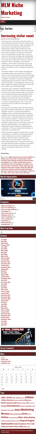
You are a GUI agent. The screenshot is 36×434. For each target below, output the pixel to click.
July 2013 (4, 302)
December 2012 (5, 314)
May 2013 (4, 306)
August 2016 (4, 275)
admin (17, 39)
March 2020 (4, 250)
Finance (24, 403)
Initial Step (4, 167)
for (28, 403)
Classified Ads (5, 164)
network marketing (6, 217)
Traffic (5, 172)
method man (4, 169)
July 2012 (4, 321)
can (15, 403)
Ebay (11, 164)
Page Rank (10, 171)
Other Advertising (26, 417)
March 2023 (4, 243)
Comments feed (5, 361)
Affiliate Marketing (7, 400)
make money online (11, 159)
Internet (15, 406)
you (29, 426)
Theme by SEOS (5, 432)
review (18, 421)
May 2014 (4, 286)
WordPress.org (5, 363)
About (22, 397)
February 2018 (5, 258)
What (22, 426)
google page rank (28, 165)
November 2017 (5, 263)
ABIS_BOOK (6, 397)
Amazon (16, 400)
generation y (15, 165)
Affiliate (29, 397)
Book (3, 403)
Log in (3, 357)
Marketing (30, 167)
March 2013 (4, 308)
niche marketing (11, 160)
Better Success (27, 162)
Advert (15, 162)
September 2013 (6, 299)
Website (16, 426)
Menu (2, 21)
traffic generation (28, 160)
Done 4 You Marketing (7, 207)
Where (26, 426)
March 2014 (4, 289)
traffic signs (26, 172)
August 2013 (4, 300)
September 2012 (6, 319)
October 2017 (5, 265)
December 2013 (5, 295)
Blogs (29, 400)
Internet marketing (25, 406)
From (30, 403)
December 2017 (5, 262)
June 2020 (4, 247)
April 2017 (4, 273)
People (3, 421)
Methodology (28, 169)
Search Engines (23, 171)
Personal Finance (10, 421)
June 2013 (4, 304)
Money (5, 413)
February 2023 (5, 245)
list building (4, 211)
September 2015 (6, 278)
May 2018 (4, 252)
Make (17, 410)
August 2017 (4, 269)
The (28, 424)
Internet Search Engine (13, 167)
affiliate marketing (13, 157)
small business (20, 424)
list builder (11, 410)
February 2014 (5, 291)
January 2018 (5, 260)
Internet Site (23, 167)
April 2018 (4, 254)
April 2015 (4, 280)
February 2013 (5, 310)
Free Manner (26, 164)
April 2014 (4, 287)
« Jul (2, 389)
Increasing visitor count (17, 35)
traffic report (11, 172)
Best (23, 400)
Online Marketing (13, 417)
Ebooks (19, 403)
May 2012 (4, 325)
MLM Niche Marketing (12, 8)
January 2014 (5, 293)
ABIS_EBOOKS (16, 398)
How (9, 406)
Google (21, 165)
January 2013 (5, 312)
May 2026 (4, 241)
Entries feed (4, 359)
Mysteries (4, 171)
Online (4, 417)
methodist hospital (19, 169)
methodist (11, 169)
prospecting (20, 160)
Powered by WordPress (27, 430)
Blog (26, 400)
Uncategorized (5, 162)
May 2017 (4, 271)
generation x (8, 165)
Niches (29, 414)
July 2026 (4, 239)
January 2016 (5, 276)
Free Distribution (17, 164)
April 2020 (4, 249)
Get (33, 403)
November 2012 (5, 315)
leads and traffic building (25, 157)
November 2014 (5, 282)
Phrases (16, 171)
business (9, 403)
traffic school (18, 172)
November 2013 (5, 297)
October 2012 (5, 317)
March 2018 (4, 256)
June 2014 (4, 284)
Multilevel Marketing (15, 414)
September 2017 (6, 267)
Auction (20, 162)
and (20, 400)
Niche (24, 414)
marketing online (21, 159)
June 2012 (4, 323)
